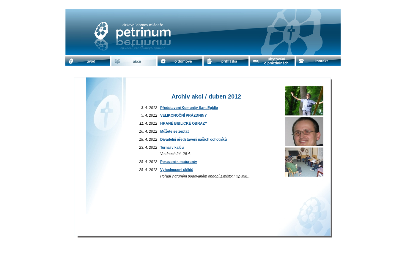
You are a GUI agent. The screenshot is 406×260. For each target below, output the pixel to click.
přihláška (226, 61)
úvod (88, 61)
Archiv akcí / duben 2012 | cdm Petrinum (133, 14)
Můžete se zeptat (174, 131)
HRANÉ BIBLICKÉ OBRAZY (183, 123)
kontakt (318, 61)
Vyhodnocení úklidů (176, 170)
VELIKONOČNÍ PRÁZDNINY (183, 115)
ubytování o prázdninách (272, 61)
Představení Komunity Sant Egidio (189, 108)
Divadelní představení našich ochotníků (193, 139)
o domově (180, 61)
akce (134, 61)
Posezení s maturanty (178, 162)
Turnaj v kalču (172, 147)
